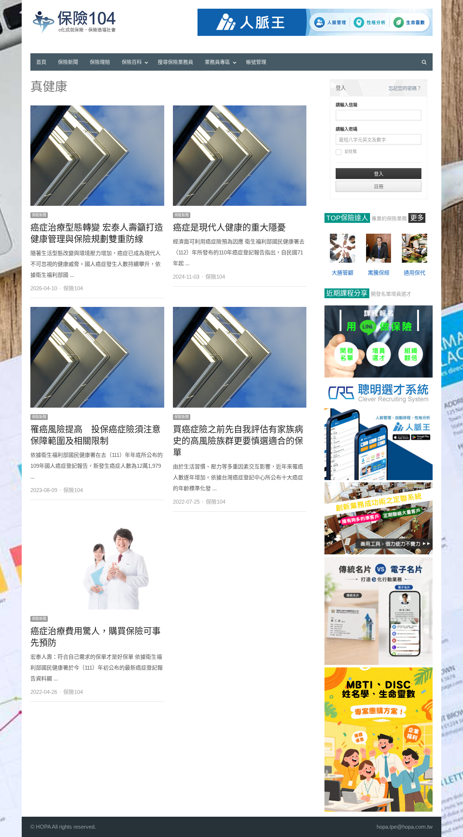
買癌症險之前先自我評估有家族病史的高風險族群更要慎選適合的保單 (238, 440)
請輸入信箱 (346, 105)
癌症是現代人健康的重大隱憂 (229, 227)
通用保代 (414, 273)
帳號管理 (256, 62)
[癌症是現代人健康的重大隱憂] (240, 109)
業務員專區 (217, 62)
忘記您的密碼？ (404, 88)
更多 (417, 218)
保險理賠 (100, 62)
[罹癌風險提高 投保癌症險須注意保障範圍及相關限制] (97, 311)
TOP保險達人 (347, 218)
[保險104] (77, 22)
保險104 (73, 288)
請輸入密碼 (346, 129)
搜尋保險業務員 (175, 62)
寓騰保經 (379, 273)
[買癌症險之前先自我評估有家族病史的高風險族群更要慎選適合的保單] (240, 311)
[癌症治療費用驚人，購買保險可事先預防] (97, 524)
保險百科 (132, 62)
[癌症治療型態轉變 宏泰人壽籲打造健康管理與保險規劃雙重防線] (97, 109)
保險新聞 (68, 62)
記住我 (351, 151)
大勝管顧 (342, 273)
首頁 (41, 62)
